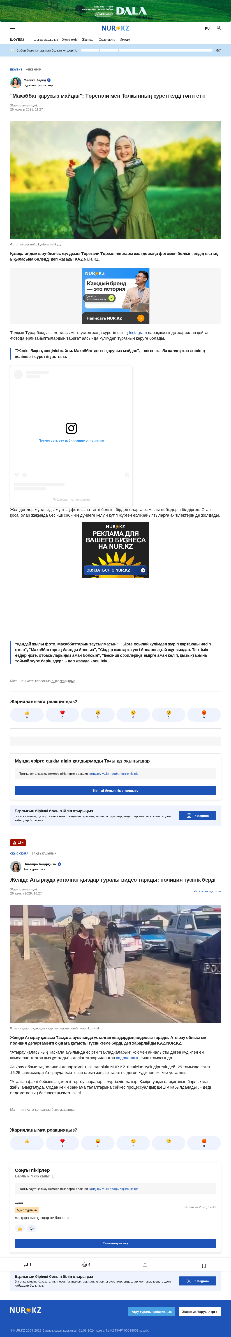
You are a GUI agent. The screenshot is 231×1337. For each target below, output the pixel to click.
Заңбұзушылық (44, 853)
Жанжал (88, 39)
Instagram (138, 332)
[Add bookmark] (204, 1266)
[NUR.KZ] (115, 28)
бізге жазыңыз (63, 681)
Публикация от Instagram (71, 499)
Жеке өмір (70, 39)
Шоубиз (17, 39)
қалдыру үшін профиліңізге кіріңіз (113, 773)
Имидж (125, 39)
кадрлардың (128, 1058)
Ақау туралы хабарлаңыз (152, 1311)
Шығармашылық (46, 39)
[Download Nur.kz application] (115, 11)
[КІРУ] (218, 28)
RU (207, 28)
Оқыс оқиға (107, 39)
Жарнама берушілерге (199, 1311)
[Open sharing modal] (145, 1264)
